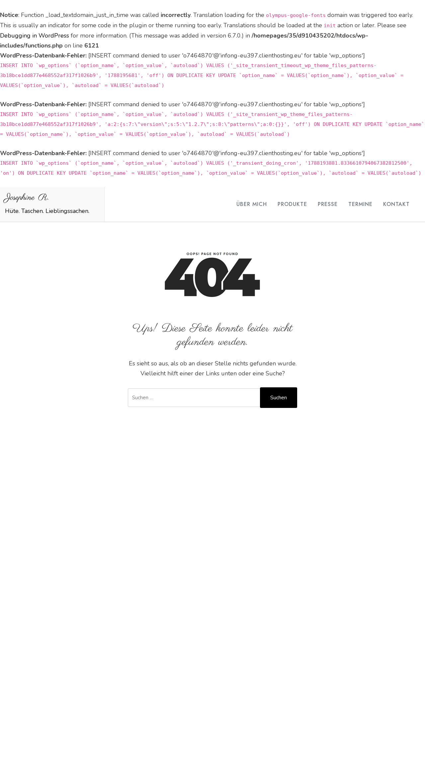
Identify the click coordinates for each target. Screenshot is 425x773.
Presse (328, 204)
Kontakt (396, 204)
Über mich (251, 204)
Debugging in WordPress (34, 36)
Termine (360, 204)
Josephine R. (27, 198)
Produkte (292, 204)
